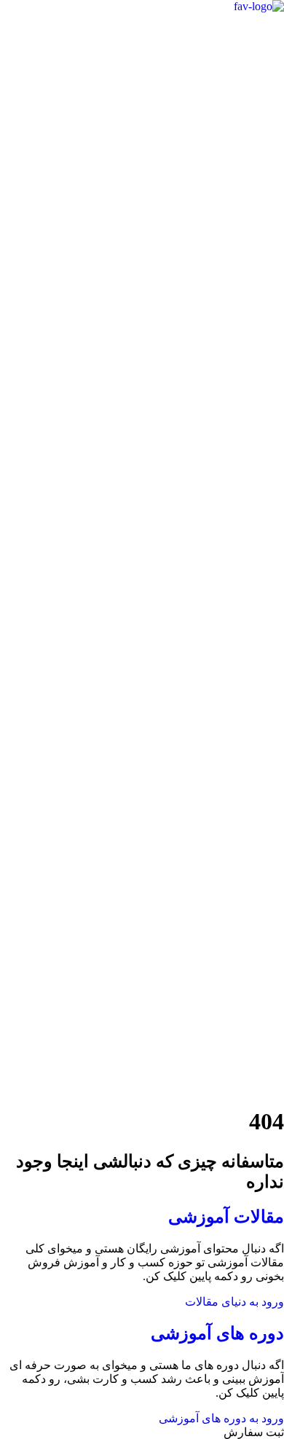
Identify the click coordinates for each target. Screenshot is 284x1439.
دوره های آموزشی (217, 1333)
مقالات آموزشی (226, 1216)
